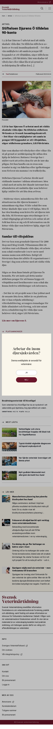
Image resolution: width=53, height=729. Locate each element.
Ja (26, 373)
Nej (26, 380)
